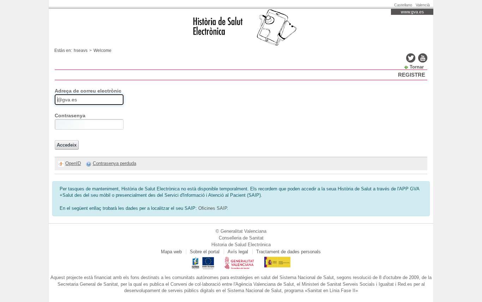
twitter (410, 58)
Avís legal (238, 251)
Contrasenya (70, 115)
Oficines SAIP (212, 208)
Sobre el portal (204, 251)
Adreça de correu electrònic (88, 91)
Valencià (423, 5)
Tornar (417, 67)
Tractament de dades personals (288, 251)
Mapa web (171, 251)
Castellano (403, 5)
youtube (422, 58)
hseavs (81, 50)
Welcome (103, 50)
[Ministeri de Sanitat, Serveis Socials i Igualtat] (277, 259)
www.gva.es (412, 12)
